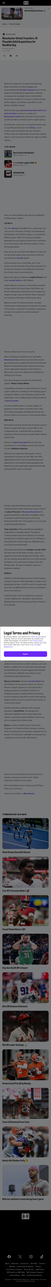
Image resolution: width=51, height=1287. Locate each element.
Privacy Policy (38, 641)
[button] (25, 654)
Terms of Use (36, 637)
